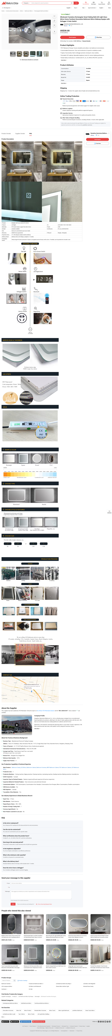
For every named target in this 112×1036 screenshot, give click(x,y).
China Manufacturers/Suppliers (43, 1026)
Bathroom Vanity (16, 767)
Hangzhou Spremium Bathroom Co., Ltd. (73, 24)
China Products (32, 1026)
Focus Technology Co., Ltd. (45, 1030)
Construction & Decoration (12, 11)
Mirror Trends (31, 1014)
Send (13, 904)
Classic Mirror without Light (62, 986)
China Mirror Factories (8, 1010)
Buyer (75, 8)
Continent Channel (74, 1026)
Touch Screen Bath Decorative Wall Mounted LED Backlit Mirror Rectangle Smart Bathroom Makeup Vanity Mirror (11, 967)
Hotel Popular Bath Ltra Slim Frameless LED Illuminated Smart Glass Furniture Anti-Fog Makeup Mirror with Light (33, 937)
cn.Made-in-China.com (70, 1027)
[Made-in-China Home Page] (10, 3)
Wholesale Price (65, 1026)
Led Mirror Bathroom (77, 1010)
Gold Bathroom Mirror (26, 1003)
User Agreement (64, 1030)
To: (9, 887)
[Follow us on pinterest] (107, 1021)
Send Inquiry (72, 37)
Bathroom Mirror (29, 11)
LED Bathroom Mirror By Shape (63, 983)
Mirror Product (27, 1010)
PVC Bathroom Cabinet (65, 767)
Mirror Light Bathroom (64, 1010)
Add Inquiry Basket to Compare (30, 59)
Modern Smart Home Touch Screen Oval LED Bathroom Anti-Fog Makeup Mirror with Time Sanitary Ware (11, 937)
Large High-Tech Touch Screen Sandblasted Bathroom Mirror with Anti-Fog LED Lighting (77, 967)
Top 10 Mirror (22, 1014)
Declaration (72, 1030)
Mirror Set (18, 1010)
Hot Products (25, 1026)
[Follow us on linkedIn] (109, 1021)
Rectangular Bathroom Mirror (41, 11)
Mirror (21, 11)
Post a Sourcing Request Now (44, 904)
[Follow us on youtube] (105, 1021)
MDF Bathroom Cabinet (53, 767)
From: (8, 883)
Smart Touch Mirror (90, 1010)
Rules (109, 8)
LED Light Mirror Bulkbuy (43, 1014)
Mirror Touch (52, 1010)
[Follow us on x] (101, 1021)
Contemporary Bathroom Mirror (10, 1003)
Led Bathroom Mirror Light (9, 1014)
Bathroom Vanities (6, 983)
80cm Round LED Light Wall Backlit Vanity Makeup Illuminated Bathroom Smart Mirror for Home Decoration (56, 937)
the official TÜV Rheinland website (45, 710)
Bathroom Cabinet (31, 767)
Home (3, 11)
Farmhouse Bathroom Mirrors (42, 1003)
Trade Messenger (25, 1021)
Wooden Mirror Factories (40, 1010)
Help (83, 8)
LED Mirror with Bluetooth (35, 986)
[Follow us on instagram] (103, 1021)
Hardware (4, 989)
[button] (71, 3)
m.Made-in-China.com (59, 1027)
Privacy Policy (79, 1030)
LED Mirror (23, 767)
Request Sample (86, 41)
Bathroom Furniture (41, 767)
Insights (88, 1026)
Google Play (14, 1021)
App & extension (92, 8)
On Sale (30, 989)
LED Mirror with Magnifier (89, 983)
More (3, 1017)
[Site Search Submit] (76, 3)
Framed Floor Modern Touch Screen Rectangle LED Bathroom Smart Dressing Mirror (100, 967)
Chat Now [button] (99, 37)
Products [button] (26, 3)
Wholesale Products (56, 1026)
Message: (7, 891)
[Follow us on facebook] (98, 1021)
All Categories (7, 8)
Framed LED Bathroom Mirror (36, 983)
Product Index (82, 1026)
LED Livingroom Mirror (7, 986)
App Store (5, 1021)
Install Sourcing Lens (39, 1021)
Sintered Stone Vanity (88, 986)
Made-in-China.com (49, 1027)
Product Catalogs (23, 980)
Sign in (108, 4)
